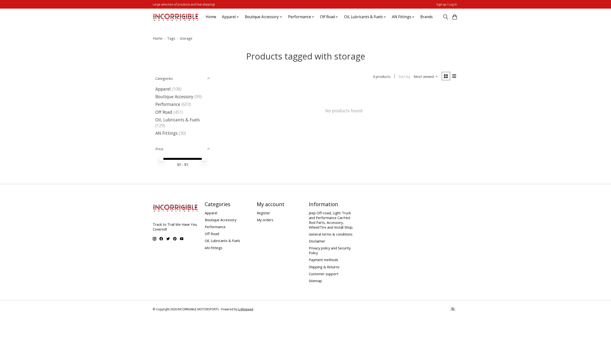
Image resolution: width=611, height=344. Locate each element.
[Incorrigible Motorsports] (176, 16)
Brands (426, 16)
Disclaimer (317, 241)
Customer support (323, 273)
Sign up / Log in (446, 4)
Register (263, 212)
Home (211, 16)
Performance (167, 104)
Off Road (163, 112)
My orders (265, 219)
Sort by (404, 76)
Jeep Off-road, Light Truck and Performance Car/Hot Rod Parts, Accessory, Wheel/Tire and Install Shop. (331, 220)
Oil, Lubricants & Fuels (177, 120)
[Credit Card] (453, 309)
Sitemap (315, 280)
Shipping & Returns (324, 266)
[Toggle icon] (445, 17)
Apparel (163, 89)
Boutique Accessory (174, 96)
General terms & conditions (331, 234)
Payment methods (323, 259)
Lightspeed (245, 309)
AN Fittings (166, 133)
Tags (171, 38)
